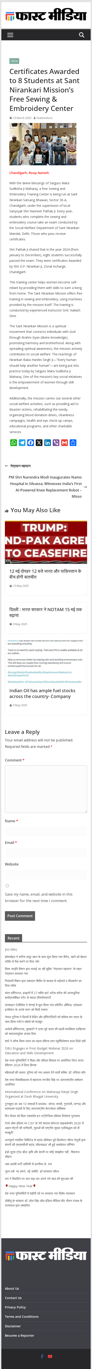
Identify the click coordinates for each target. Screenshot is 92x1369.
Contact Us (13, 1298)
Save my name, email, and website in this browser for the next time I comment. (39, 897)
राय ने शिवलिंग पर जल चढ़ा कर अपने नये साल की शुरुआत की (39, 1179)
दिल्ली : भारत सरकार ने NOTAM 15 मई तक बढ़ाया (45, 612)
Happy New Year (20, 1186)
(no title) (11, 949)
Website (12, 864)
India (14, 61)
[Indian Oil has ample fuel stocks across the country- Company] (46, 643)
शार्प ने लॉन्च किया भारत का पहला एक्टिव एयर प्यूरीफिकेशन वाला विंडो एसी (45, 1041)
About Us (13, 1288)
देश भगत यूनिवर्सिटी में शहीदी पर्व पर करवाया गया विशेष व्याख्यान (40, 1193)
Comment (15, 760)
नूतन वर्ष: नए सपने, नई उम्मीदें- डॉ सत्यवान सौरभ (32, 1171)
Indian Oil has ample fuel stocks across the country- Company (42, 693)
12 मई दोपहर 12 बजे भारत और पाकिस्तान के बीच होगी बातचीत (45, 574)
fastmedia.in (44, 118)
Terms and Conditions (22, 1316)
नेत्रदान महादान (20, 465)
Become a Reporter (19, 1335)
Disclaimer (13, 1326)
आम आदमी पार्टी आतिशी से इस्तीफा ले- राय (28, 1164)
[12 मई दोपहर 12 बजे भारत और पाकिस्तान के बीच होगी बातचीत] (46, 523)
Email (11, 842)
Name (11, 821)
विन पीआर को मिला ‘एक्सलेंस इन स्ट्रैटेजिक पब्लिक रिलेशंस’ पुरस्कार (42, 1116)
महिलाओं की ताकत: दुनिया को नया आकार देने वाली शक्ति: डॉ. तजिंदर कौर (45, 1072)
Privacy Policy (16, 1307)
